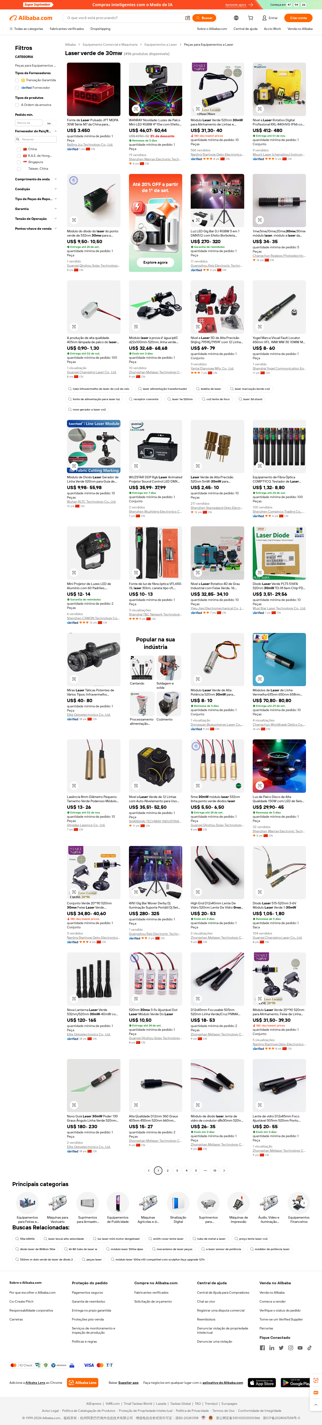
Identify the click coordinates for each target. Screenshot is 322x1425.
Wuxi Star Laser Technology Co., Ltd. (279, 608)
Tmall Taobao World (138, 1403)
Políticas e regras (84, 1341)
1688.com (112, 1403)
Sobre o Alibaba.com (25, 1282)
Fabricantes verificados (151, 1292)
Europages (229, 1403)
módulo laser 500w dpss (127, 1249)
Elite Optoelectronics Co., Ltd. (89, 715)
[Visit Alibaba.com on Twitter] (281, 1348)
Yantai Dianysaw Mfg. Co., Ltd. (212, 368)
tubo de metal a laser (211, 1238)
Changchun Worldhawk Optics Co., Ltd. (279, 724)
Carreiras (16, 1319)
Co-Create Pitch (21, 1301)
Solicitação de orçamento (153, 1301)
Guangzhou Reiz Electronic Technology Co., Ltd (217, 265)
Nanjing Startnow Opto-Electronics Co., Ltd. (217, 154)
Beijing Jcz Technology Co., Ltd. (90, 144)
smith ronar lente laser (168, 1238)
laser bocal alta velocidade (66, 1238)
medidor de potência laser (272, 1249)
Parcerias (266, 1328)
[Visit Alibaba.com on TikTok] (309, 1348)
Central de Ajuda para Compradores (223, 1292)
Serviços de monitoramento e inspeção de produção (93, 1330)
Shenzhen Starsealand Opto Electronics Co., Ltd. (217, 508)
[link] (316, 1380)
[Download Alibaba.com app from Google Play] (297, 1382)
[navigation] (35, 608)
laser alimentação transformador (165, 388)
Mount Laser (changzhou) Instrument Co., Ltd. (279, 154)
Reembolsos (206, 1319)
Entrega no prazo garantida (91, 1310)
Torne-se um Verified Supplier (281, 1319)
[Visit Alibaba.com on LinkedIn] (272, 1348)
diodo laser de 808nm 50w (37, 1249)
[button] (187, 18)
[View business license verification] (203, 1418)
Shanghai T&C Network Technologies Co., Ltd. (155, 614)
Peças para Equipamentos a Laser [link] (208, 44)
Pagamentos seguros (87, 1292)
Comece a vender (273, 1301)
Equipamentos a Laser (160, 44)
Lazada (161, 1403)
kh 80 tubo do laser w (83, 1249)
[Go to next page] (224, 1170)
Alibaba (70, 44)
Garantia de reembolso (88, 1301)
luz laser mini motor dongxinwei (119, 1238)
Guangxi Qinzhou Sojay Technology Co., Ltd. (93, 265)
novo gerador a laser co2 (89, 409)
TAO (198, 1403)
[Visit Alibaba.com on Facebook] (262, 1348)
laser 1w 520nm (182, 399)
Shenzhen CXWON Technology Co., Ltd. (93, 618)
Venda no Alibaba (272, 1292)
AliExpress (93, 1403)
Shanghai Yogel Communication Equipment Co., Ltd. (279, 368)
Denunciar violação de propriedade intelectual (222, 1330)
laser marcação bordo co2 (252, 388)
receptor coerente (146, 399)
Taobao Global (180, 1403)
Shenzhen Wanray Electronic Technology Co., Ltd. (155, 159)
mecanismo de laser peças (174, 1249)
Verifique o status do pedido (280, 1310)
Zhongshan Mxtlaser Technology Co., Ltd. (155, 372)
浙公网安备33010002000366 (238, 1418)
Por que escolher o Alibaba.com (32, 1292)
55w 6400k (27, 1238)
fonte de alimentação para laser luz (96, 399)
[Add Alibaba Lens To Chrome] (82, 1382)
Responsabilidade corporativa (31, 1310)
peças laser (94, 1259)
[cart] (251, 18)
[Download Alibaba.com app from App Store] (262, 1382)
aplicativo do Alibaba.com (222, 1383)
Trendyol (211, 1403)
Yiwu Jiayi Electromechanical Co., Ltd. (217, 608)
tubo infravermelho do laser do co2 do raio (101, 388)
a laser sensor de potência (223, 1249)
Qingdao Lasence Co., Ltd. (86, 825)
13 (214, 1170)
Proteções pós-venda (88, 1319)
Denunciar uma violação (214, 1341)
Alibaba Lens (35, 1383)
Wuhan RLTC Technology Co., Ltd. (91, 501)
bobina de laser (211, 388)
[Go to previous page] (148, 1170)
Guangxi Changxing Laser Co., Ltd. (91, 372)
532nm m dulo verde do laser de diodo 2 (46, 1259)
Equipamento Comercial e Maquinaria (110, 44)
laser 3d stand (252, 399)
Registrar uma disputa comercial (220, 1310)
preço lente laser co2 (253, 1238)
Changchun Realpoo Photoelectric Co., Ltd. (279, 256)
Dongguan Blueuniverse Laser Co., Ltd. (217, 724)
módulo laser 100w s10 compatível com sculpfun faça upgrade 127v (160, 1259)
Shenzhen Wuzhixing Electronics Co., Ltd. (155, 511)
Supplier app (128, 1383)
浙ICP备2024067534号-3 (281, 1418)
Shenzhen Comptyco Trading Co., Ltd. (279, 511)
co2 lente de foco (218, 399)
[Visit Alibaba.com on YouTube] (300, 1348)
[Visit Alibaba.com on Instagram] (290, 1348)
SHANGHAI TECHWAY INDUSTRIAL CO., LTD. (155, 821)
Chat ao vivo (206, 1301)
